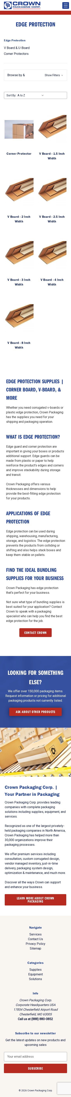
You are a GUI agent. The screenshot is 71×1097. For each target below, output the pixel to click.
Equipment (35, 974)
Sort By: (11, 95)
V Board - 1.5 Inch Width (52, 156)
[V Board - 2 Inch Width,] (19, 192)
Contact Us (35, 939)
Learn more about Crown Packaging (35, 900)
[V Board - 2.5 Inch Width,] (52, 192)
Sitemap (35, 948)
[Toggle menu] (65, 5)
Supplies (35, 969)
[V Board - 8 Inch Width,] (19, 318)
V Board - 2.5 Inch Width (52, 219)
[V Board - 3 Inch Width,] (19, 255)
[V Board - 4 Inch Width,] (52, 255)
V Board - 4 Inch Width (52, 282)
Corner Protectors (16, 54)
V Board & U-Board (17, 48)
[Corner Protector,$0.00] (19, 129)
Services (35, 934)
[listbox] (31, 95)
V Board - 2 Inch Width (18, 219)
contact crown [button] (35, 632)
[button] (35, 75)
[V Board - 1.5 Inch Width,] (52, 129)
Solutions (35, 979)
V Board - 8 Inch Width (18, 345)
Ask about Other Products (35, 711)
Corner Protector (19, 153)
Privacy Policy (35, 944)
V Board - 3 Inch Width (18, 282)
